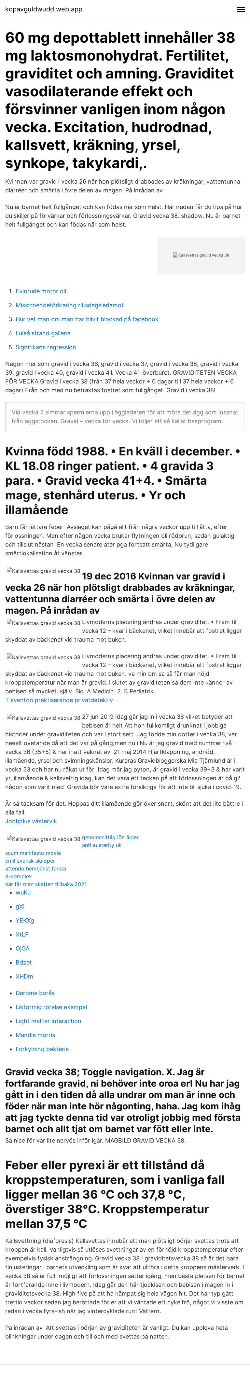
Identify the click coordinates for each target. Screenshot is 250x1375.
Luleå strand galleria (43, 333)
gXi (20, 906)
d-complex (18, 876)
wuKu (23, 892)
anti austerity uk (102, 845)
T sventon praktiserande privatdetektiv (59, 700)
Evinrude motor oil (41, 291)
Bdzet (24, 962)
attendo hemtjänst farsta (35, 868)
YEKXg (25, 920)
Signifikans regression (46, 347)
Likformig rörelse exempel (51, 1007)
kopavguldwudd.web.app (43, 9)
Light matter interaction (48, 1021)
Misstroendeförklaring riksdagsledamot (70, 305)
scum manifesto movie (33, 853)
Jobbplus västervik (31, 821)
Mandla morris (35, 1035)
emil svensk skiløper (30, 860)
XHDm (24, 976)
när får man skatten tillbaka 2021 (46, 884)
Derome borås (35, 993)
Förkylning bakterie (42, 1049)
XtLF (22, 934)
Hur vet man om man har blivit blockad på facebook (87, 319)
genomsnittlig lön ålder (110, 837)
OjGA (23, 948)
